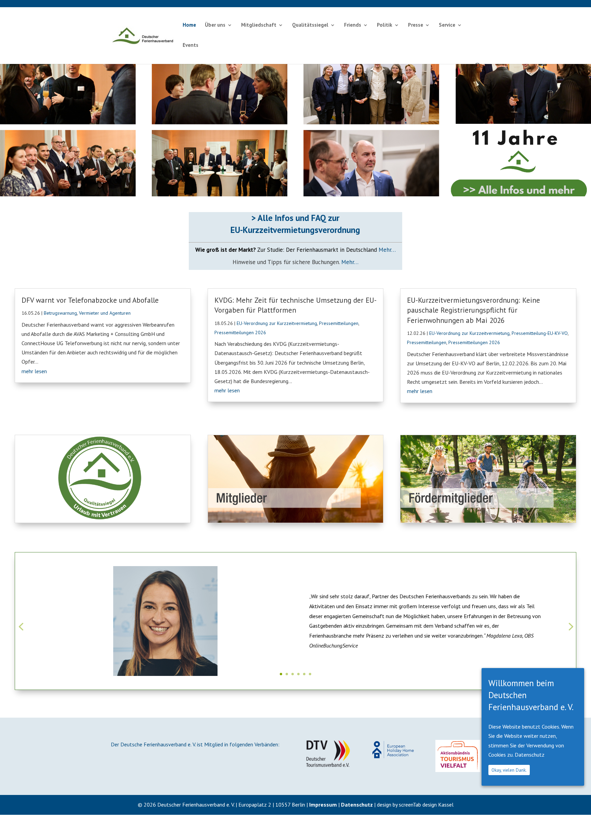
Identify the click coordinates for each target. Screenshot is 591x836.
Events (190, 45)
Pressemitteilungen (338, 323)
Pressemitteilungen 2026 (240, 332)
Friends (352, 25)
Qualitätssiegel (310, 25)
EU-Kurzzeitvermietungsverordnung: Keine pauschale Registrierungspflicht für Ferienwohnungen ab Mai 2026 (473, 310)
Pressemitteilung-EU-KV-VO (540, 333)
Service (447, 25)
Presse (415, 25)
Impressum (323, 804)
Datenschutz (357, 804)
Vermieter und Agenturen (105, 313)
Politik (384, 25)
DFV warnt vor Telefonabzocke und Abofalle (90, 300)
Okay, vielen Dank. (509, 770)
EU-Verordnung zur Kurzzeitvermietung (277, 323)
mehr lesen (34, 371)
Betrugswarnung (60, 313)
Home (189, 25)
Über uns (215, 25)
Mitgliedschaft (258, 25)
